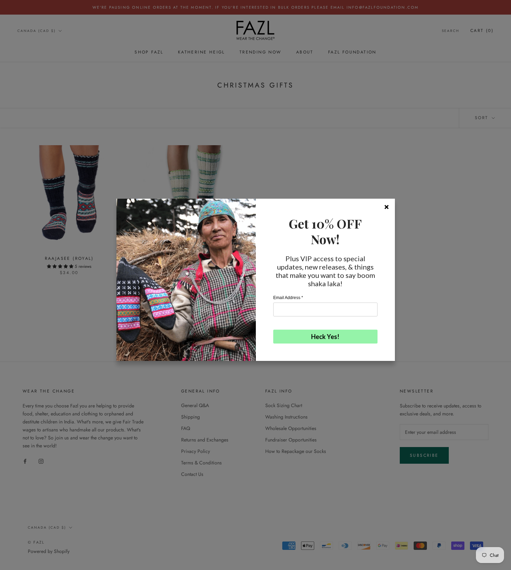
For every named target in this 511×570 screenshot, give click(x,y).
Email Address (288, 297)
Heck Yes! (325, 336)
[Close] (386, 207)
